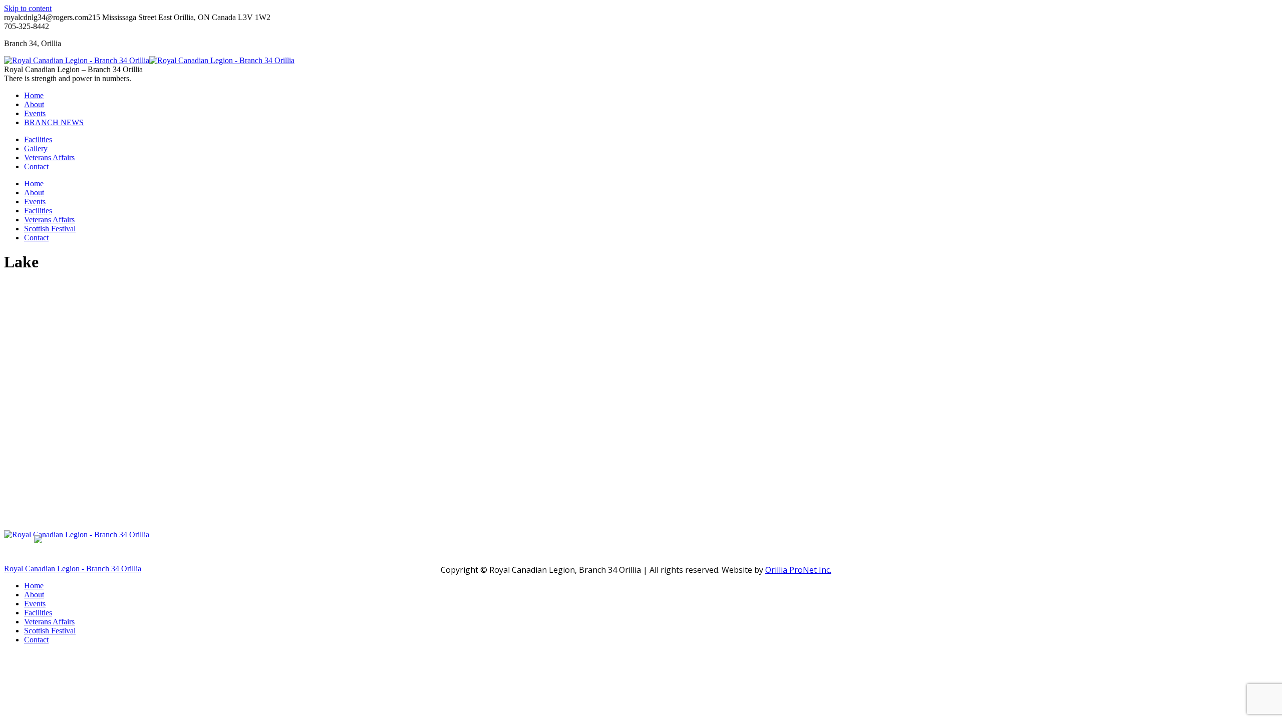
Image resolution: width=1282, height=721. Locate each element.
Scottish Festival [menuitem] (50, 630)
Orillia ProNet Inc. (798, 569)
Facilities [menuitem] (38, 612)
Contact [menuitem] (36, 639)
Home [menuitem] (34, 585)
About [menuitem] (34, 594)
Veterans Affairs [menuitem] (49, 621)
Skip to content (28, 8)
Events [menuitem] (35, 603)
